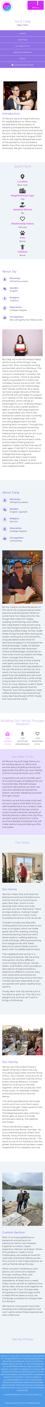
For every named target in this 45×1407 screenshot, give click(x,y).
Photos (22, 59)
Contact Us (37, 1395)
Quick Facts (22, 40)
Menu (36, 8)
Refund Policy (34, 1403)
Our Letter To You (22, 46)
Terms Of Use (22, 1403)
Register (33, 3)
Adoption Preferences (23, 52)
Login (41, 3)
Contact (22, 33)
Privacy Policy (10, 1403)
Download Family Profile (23, 65)
